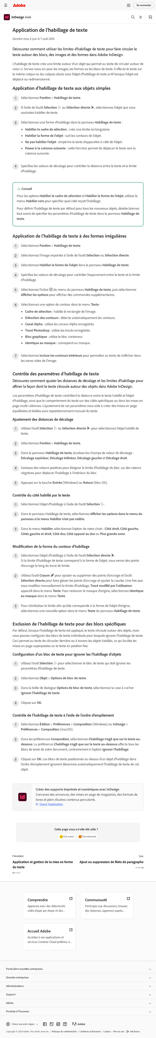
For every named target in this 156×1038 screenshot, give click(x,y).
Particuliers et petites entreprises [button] (24, 969)
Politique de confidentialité (64, 1031)
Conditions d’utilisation (90, 1031)
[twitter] (58, 1024)
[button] (129, 5)
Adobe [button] (10, 1003)
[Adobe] (19, 5)
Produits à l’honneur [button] (17, 1011)
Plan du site (118, 1031)
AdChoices (135, 1031)
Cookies (107, 1031)
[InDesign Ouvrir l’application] (150, 17)
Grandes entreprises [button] (17, 977)
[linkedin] (65, 1024)
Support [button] (10, 994)
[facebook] (45, 1024)
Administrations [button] (15, 986)
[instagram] (51, 1024)
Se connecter (144, 5)
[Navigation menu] (5, 5)
